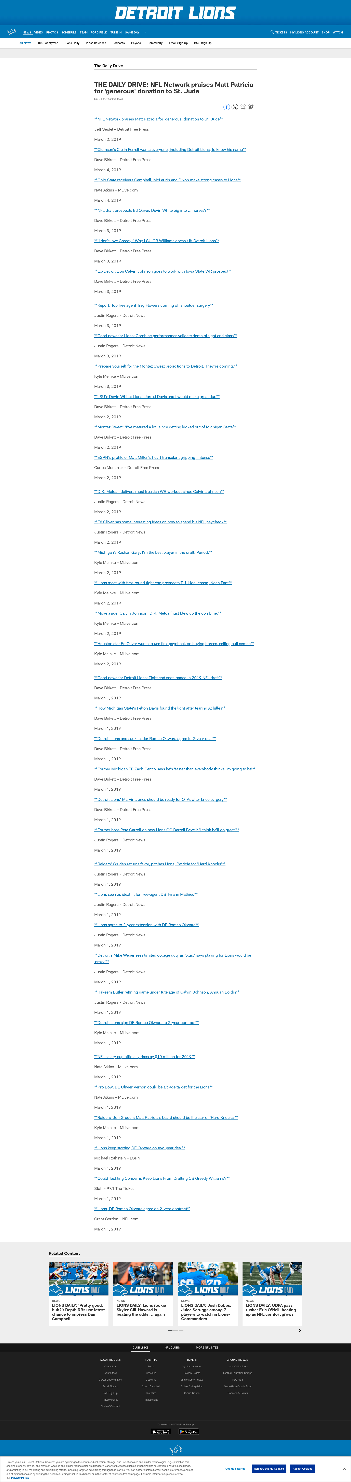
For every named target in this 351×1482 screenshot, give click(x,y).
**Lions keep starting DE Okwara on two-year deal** (139, 1147)
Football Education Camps (237, 1372)
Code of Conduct (110, 1406)
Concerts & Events (238, 1393)
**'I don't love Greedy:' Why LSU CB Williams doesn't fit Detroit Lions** (156, 240)
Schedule (151, 1372)
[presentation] (300, 1331)
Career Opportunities (110, 1379)
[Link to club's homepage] (11, 32)
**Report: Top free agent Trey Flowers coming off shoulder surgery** (153, 305)
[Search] (272, 32)
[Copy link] (251, 107)
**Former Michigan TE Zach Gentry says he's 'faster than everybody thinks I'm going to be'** (175, 768)
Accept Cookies (302, 1468)
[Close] (344, 1468)
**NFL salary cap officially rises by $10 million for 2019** (144, 1056)
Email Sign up (110, 1386)
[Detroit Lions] (175, 1450)
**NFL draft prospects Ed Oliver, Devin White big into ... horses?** (152, 210)
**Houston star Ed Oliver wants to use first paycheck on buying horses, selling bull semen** (174, 643)
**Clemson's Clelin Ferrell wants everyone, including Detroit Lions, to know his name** (170, 149)
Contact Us (110, 1366)
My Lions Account (192, 1366)
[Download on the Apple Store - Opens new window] (161, 1432)
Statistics (151, 1393)
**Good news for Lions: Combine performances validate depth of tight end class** (165, 335)
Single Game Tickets (192, 1379)
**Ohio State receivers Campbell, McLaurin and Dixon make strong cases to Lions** (167, 179)
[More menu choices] (144, 32)
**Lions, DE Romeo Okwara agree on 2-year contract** (142, 1208)
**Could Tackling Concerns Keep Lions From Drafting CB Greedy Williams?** (162, 1178)
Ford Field (237, 1379)
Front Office (110, 1372)
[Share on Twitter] (235, 109)
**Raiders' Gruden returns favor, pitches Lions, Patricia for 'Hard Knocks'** (159, 863)
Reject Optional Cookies (269, 1468)
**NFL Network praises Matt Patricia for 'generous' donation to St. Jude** (158, 118)
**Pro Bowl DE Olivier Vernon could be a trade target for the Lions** (153, 1086)
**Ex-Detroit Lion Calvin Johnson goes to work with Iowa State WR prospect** (163, 271)
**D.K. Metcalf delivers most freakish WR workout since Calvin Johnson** (159, 491)
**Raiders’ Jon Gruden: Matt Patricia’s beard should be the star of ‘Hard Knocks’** (166, 1117)
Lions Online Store (238, 1366)
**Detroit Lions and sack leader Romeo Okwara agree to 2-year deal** (155, 738)
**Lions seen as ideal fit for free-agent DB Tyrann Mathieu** (146, 894)
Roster (151, 1366)
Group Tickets (191, 1393)
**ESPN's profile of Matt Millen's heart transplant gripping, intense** (153, 457)
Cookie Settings (235, 1468)
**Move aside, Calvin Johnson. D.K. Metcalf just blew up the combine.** (157, 613)
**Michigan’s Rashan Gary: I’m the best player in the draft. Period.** (153, 552)
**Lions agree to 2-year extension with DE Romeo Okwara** (146, 924)
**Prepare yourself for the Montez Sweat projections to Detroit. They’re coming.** (165, 366)
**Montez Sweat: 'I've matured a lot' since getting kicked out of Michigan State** (165, 426)
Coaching (151, 1379)
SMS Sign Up (110, 1393)
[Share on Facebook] (226, 109)
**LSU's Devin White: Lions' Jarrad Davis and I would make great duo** (157, 396)
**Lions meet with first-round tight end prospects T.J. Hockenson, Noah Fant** (163, 582)
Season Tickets (192, 1372)
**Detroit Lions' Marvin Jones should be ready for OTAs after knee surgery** (160, 799)
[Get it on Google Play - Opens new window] (189, 1434)
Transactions (151, 1399)
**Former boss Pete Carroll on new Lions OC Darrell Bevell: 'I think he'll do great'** (166, 829)
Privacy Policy (110, 1399)
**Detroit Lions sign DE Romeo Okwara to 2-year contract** (146, 1022)
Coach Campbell (151, 1386)
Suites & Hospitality (192, 1386)
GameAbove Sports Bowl (237, 1386)
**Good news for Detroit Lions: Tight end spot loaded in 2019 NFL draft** (158, 677)
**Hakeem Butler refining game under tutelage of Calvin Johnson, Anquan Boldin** (166, 991)
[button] (170, 1330)
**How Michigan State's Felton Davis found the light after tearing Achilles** (159, 708)
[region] (175, 1469)
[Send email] (243, 109)
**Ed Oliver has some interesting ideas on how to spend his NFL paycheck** (160, 521)
